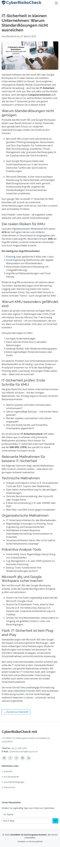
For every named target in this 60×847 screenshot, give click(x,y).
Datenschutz (9, 787)
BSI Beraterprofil (11, 777)
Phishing (10, 256)
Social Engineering (16, 260)
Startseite (8, 771)
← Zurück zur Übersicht (15, 711)
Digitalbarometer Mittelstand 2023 (30, 228)
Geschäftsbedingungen (14, 782)
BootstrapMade (36, 841)
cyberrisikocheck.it (17, 690)
